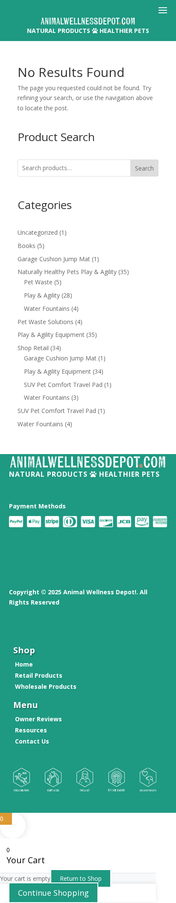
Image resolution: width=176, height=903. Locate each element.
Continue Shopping (53, 893)
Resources (31, 730)
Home (24, 664)
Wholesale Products (45, 686)
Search (144, 168)
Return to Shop (81, 878)
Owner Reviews (38, 719)
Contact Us (32, 741)
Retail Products (38, 675)
